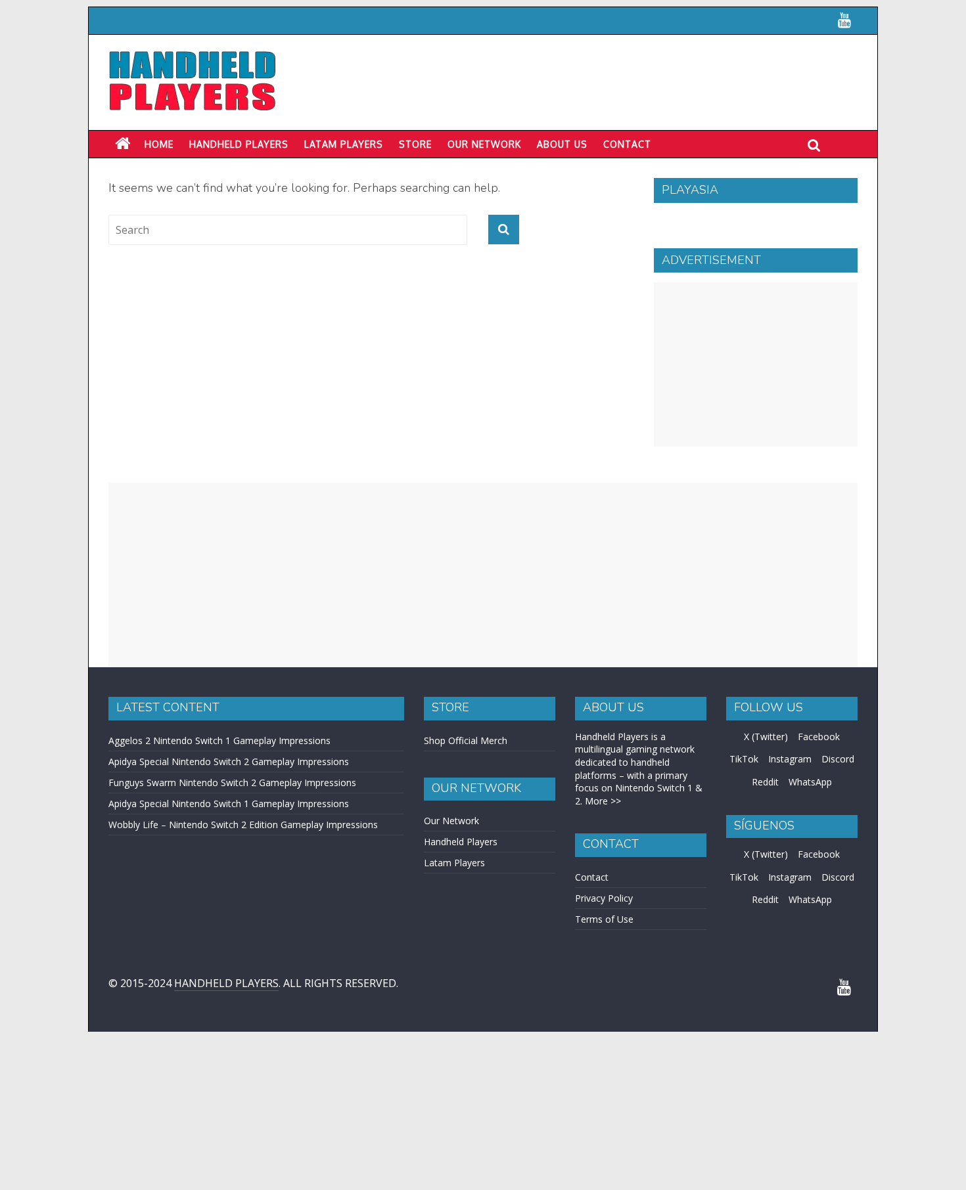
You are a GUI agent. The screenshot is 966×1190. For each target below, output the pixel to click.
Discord (837, 759)
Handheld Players (238, 144)
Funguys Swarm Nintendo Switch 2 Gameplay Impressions (232, 782)
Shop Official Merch (465, 740)
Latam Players (454, 862)
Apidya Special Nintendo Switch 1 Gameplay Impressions (228, 803)
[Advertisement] (756, 364)
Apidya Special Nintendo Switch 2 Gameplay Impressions (228, 761)
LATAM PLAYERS (343, 144)
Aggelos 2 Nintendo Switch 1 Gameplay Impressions (219, 740)
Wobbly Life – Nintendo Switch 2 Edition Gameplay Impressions (243, 824)
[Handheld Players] (122, 144)
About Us (562, 144)
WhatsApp (810, 782)
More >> (603, 801)
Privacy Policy (604, 898)
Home (159, 144)
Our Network (484, 144)
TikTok (743, 759)
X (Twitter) (766, 736)
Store (415, 144)
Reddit (765, 782)
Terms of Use (604, 919)
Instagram (790, 759)
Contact (627, 144)
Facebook (819, 736)
